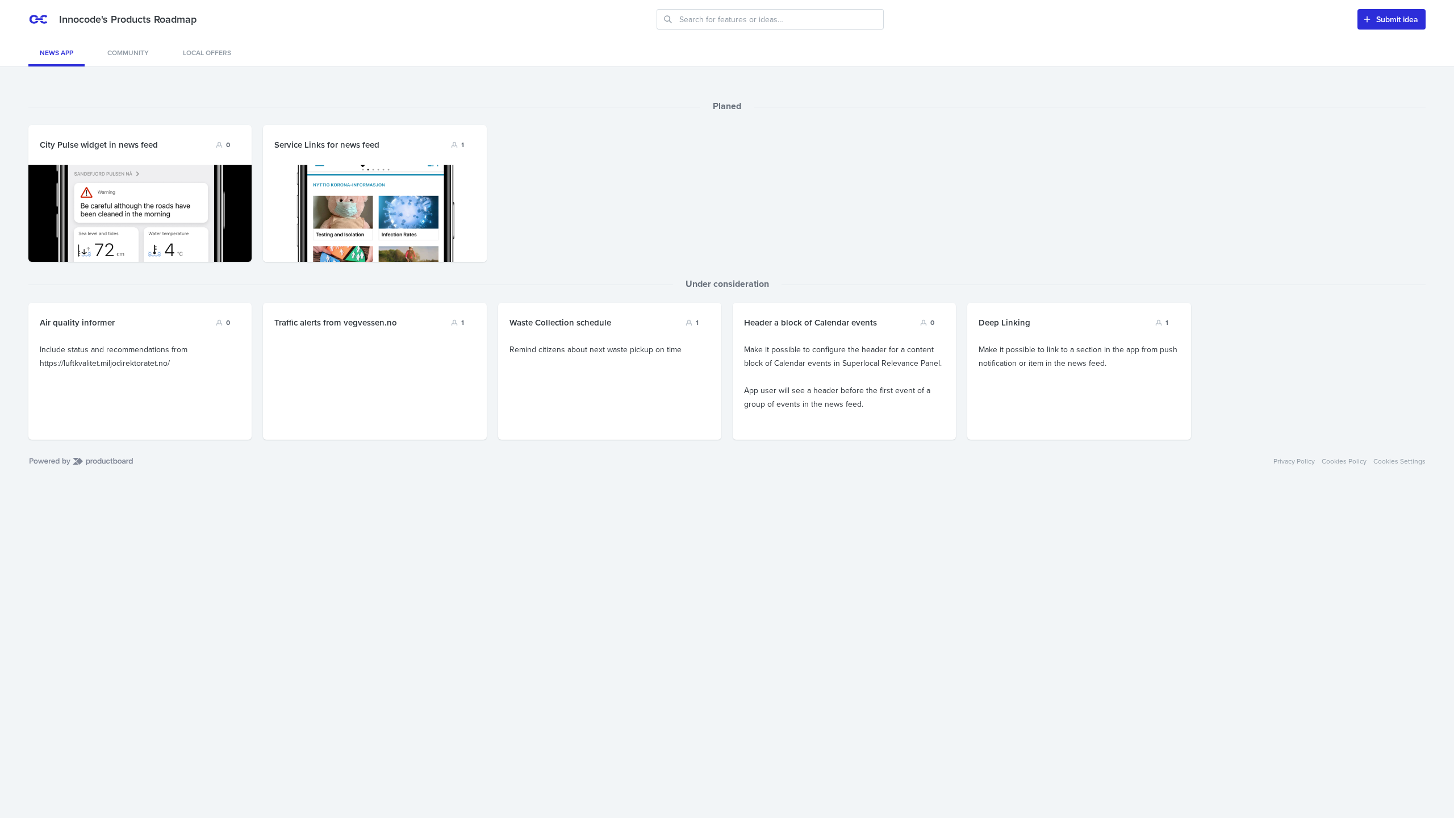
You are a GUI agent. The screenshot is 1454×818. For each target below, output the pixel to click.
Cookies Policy (1344, 461)
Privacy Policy (1294, 461)
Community (128, 52)
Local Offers (207, 52)
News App (56, 52)
